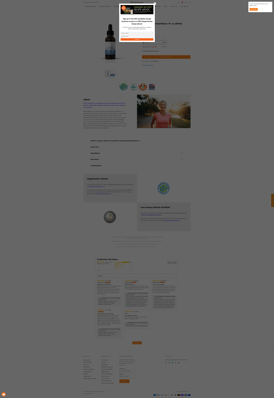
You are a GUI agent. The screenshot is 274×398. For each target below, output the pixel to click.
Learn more (253, 9)
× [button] (271, 3)
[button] (4, 394)
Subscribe (137, 39)
